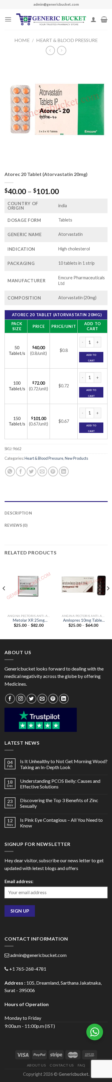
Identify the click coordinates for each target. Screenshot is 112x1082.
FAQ (81, 1065)
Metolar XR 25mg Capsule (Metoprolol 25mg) (28, 620)
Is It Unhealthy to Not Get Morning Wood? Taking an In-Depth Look (64, 764)
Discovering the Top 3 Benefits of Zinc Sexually (59, 803)
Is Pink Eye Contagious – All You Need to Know (61, 822)
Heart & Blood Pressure (67, 40)
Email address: (18, 881)
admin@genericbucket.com (38, 955)
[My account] (93, 19)
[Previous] (4, 600)
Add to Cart (91, 357)
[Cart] (104, 19)
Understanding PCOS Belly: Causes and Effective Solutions (60, 783)
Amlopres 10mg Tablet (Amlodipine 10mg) (83, 620)
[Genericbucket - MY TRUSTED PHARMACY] (51, 19)
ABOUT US (36, 1065)
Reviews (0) (15, 525)
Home (22, 40)
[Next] (108, 600)
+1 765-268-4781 (27, 969)
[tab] (56, 504)
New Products (76, 458)
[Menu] (8, 19)
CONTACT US (62, 1065)
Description (18, 513)
